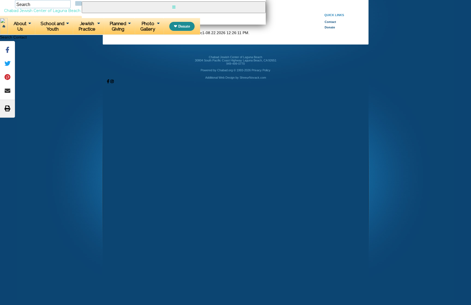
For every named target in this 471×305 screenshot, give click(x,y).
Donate (184, 26)
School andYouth (52, 26)
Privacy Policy (261, 70)
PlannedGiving (118, 26)
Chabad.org (225, 70)
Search (6, 37)
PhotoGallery (147, 26)
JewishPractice (86, 26)
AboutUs (20, 26)
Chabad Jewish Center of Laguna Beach (42, 10)
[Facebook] (108, 81)
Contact (20, 37)
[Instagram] (112, 81)
